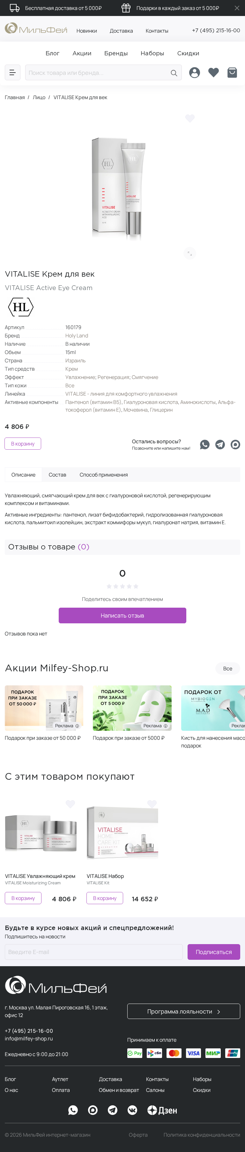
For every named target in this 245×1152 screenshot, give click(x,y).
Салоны (155, 1089)
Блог (10, 1079)
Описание (23, 474)
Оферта (138, 1134)
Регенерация (113, 377)
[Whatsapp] (205, 444)
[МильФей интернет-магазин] (36, 27)
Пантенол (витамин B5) (93, 402)
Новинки (87, 30)
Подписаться (214, 952)
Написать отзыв (122, 615)
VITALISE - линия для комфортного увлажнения (121, 393)
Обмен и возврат (119, 1089)
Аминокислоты (198, 402)
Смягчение (145, 377)
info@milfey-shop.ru (29, 1038)
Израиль (75, 360)
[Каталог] (12, 72)
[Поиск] (174, 72)
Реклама (65, 725)
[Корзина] (232, 73)
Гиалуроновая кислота (151, 402)
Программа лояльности (180, 1011)
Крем (71, 368)
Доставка (121, 30)
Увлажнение (80, 377)
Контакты (157, 30)
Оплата (61, 1089)
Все (69, 385)
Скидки (202, 1089)
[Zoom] (189, 253)
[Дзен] (162, 1110)
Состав (57, 474)
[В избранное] (190, 118)
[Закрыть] (237, 8)
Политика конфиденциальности (202, 1134)
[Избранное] (213, 73)
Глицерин (161, 409)
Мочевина (135, 409)
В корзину (22, 443)
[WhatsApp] (73, 1110)
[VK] (132, 1110)
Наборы (202, 1079)
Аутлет (60, 1079)
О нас (11, 1089)
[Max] (93, 1110)
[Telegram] (220, 444)
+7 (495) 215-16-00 (216, 30)
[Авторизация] (195, 73)
